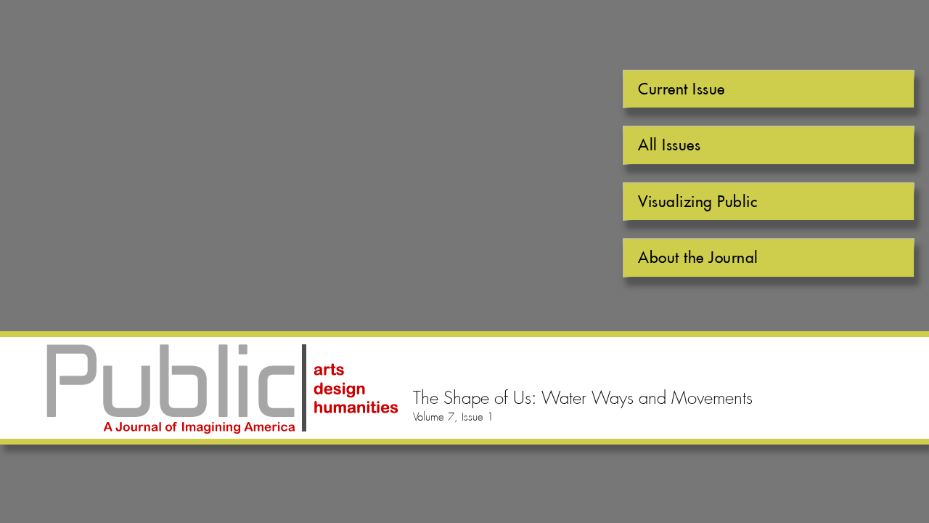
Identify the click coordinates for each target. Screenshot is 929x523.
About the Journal (698, 257)
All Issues (669, 145)
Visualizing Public (697, 201)
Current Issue (681, 89)
